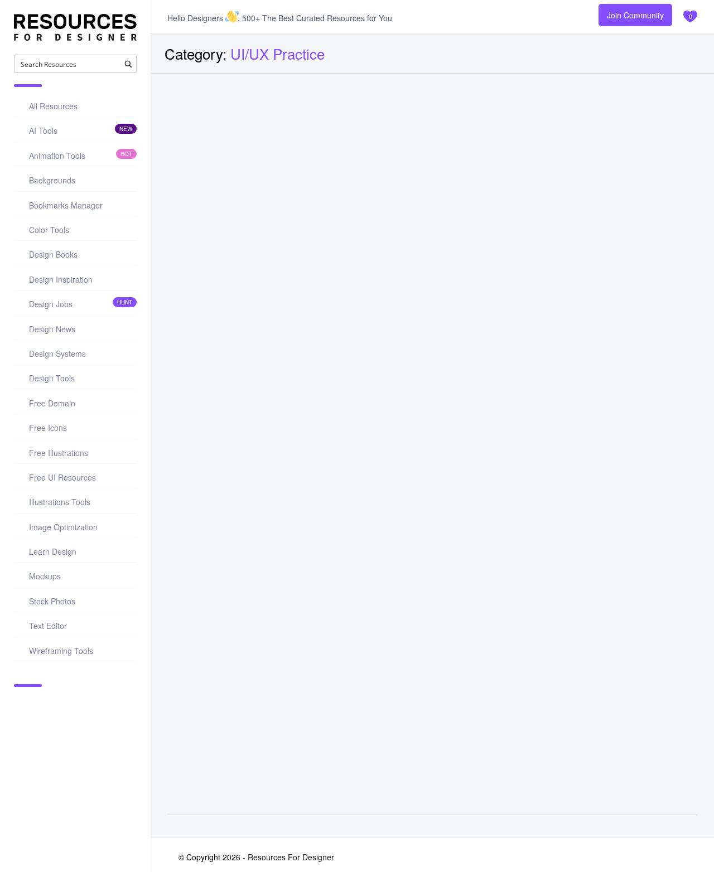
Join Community (635, 15)
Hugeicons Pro (573, 229)
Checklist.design (396, 704)
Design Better (210, 704)
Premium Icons (562, 304)
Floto (188, 229)
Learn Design (559, 541)
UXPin (552, 466)
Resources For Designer (291, 857)
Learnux (376, 229)
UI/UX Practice (201, 303)
